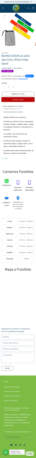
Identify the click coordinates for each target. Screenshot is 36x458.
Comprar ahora (18, 99)
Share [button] (6, 158)
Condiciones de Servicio (12, 396)
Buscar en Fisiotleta (11, 400)
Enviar (7, 368)
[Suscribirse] (30, 437)
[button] (3, 8)
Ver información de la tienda (13, 112)
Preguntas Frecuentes (11, 387)
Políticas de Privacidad (12, 391)
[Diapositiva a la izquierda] (13, 48)
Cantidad (4, 83)
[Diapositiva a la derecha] (22, 48)
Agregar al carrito (18, 94)
